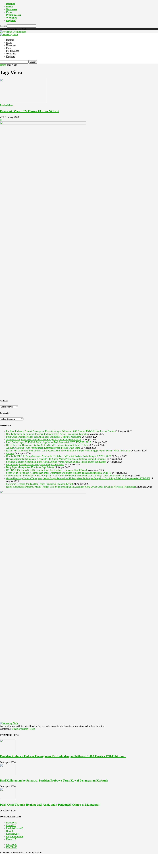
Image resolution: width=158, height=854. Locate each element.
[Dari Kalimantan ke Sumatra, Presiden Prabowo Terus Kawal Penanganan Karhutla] (7, 774)
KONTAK (11, 847)
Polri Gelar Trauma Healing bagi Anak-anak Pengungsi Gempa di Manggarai (43, 436)
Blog (10, 831)
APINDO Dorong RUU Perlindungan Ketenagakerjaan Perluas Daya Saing (43, 448)
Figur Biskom (14, 836)
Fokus (11, 839)
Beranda (10, 3)
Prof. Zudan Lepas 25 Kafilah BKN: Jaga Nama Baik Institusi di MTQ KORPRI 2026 (48, 442)
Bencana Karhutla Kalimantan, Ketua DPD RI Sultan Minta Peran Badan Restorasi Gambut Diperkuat (56, 459)
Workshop (11, 17)
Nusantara (11, 9)
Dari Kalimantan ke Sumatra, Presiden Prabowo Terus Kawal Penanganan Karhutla (47, 434)
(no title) (10, 453)
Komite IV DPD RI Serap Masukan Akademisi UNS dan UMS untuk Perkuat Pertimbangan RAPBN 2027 (58, 456)
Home (3, 65)
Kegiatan (11, 20)
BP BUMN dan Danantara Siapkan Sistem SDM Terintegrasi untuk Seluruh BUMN (47, 445)
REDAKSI (11, 844)
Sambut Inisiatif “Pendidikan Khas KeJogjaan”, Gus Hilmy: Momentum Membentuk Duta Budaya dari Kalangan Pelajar (65, 475)
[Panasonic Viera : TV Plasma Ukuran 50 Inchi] (23, 102)
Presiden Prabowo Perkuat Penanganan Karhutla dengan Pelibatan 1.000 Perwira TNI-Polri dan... (63, 756)
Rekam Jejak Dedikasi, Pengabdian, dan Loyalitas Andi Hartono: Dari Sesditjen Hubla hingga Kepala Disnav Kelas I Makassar (68, 450)
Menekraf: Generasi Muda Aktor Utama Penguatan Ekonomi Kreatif (39, 484)
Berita (9, 6)
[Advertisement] (79, 374)
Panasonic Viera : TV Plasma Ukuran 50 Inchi (29, 111)
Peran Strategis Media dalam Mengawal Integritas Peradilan (35, 464)
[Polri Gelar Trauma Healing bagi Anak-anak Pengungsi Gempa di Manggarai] (7, 798)
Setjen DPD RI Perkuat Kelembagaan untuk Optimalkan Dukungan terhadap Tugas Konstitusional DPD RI (58, 472)
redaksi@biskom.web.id (23, 729)
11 (1, 120)
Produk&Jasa (13, 15)
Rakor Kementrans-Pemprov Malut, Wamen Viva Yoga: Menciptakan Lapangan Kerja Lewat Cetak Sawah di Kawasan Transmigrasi (71, 486)
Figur (9, 12)
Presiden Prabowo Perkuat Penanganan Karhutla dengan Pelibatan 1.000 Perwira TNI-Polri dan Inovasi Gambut (61, 431)
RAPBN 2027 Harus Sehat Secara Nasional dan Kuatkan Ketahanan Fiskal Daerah (46, 470)
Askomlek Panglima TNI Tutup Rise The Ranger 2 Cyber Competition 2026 (43, 439)
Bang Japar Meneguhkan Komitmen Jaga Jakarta (30, 467)
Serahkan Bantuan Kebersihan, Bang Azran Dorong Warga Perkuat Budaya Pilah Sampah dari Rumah (56, 461)
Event (11, 825)
